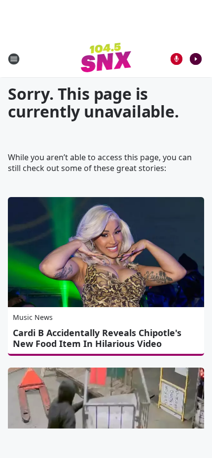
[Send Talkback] (176, 59)
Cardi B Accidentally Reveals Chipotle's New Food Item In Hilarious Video (97, 338)
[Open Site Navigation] (14, 59)
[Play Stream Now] (196, 59)
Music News (33, 317)
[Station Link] (106, 59)
